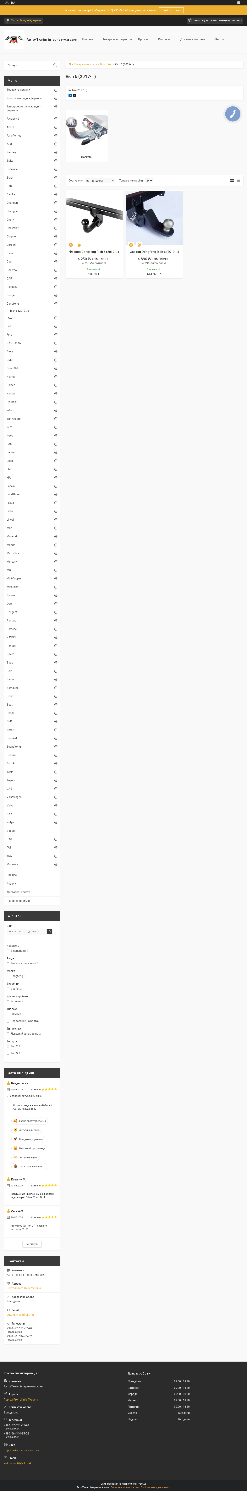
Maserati (12, 536)
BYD (9, 185)
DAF (9, 278)
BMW (10, 160)
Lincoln (11, 519)
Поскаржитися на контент (125, 1487)
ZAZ (9, 814)
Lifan (10, 511)
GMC (10, 359)
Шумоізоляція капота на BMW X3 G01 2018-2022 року (32, 1107)
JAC (9, 444)
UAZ (9, 788)
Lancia (11, 486)
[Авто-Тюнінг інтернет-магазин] (14, 39)
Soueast (12, 738)
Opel (9, 603)
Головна (87, 39)
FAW (9, 317)
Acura (10, 127)
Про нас (143, 39)
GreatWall (13, 368)
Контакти (164, 39)
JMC (9, 469)
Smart (10, 729)
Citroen (11, 244)
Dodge (11, 295)
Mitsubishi (13, 586)
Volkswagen (14, 797)
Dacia (10, 253)
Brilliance (12, 169)
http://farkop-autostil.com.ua (21, 1450)
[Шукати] (55, 65)
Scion (10, 696)
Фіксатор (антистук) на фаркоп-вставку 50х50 (30, 1227)
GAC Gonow (14, 342)
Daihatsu (12, 286)
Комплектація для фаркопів (24, 98)
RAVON (11, 637)
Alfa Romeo (14, 135)
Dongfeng (106, 64)
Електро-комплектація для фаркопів (24, 108)
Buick (10, 177)
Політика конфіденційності (155, 1487)
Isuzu (10, 427)
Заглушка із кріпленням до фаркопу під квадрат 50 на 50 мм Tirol (32, 1195)
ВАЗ (9, 839)
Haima (11, 376)
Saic (9, 671)
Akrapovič (13, 118)
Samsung (13, 687)
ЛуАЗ (10, 856)
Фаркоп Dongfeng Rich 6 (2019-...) (94, 252)
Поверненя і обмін (18, 900)
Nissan (11, 595)
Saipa (10, 679)
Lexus (10, 502)
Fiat (9, 326)
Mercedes (13, 553)
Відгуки (11, 883)
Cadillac (11, 194)
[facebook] (70, 96)
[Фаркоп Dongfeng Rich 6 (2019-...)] (94, 218)
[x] (74, 96)
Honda (11, 393)
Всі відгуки (32, 1244)
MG (9, 570)
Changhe (12, 211)
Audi (9, 143)
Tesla (10, 771)
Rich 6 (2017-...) (19, 310)
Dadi (9, 261)
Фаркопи (86, 157)
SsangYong (14, 746)
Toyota (11, 780)
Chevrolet (13, 228)
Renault (11, 645)
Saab (10, 662)
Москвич (12, 864)
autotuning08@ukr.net (20, 1314)
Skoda (10, 713)
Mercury (12, 561)
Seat (10, 704)
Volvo (10, 805)
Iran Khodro (14, 418)
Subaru (11, 755)
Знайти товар (171, 10)
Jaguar (11, 452)
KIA (9, 477)
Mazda (11, 544)
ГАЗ (9, 847)
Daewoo (12, 270)
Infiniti (10, 410)
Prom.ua (142, 1484)
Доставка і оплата (192, 39)
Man (9, 527)
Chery (10, 219)
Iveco (10, 435)
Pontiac (11, 620)
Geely (10, 351)
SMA (10, 721)
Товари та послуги (115, 39)
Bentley (11, 152)
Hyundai (12, 402)
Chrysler (12, 236)
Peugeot (12, 612)
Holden (11, 385)
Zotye (10, 822)
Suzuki (11, 763)
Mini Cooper (14, 578)
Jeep (10, 460)
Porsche (12, 629)
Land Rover (13, 494)
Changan (12, 202)
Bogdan (11, 830)
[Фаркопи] (87, 131)
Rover (10, 654)
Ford (9, 334)
